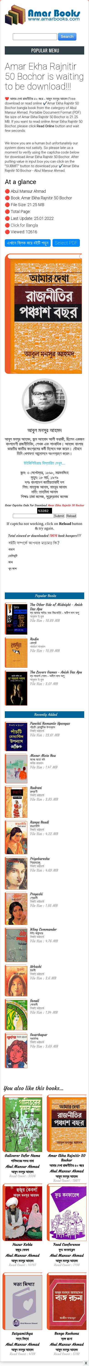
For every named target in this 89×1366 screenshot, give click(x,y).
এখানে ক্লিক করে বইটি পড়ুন (27, 242)
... (61, 1088)
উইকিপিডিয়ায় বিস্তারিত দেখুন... (44, 463)
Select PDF (66, 243)
